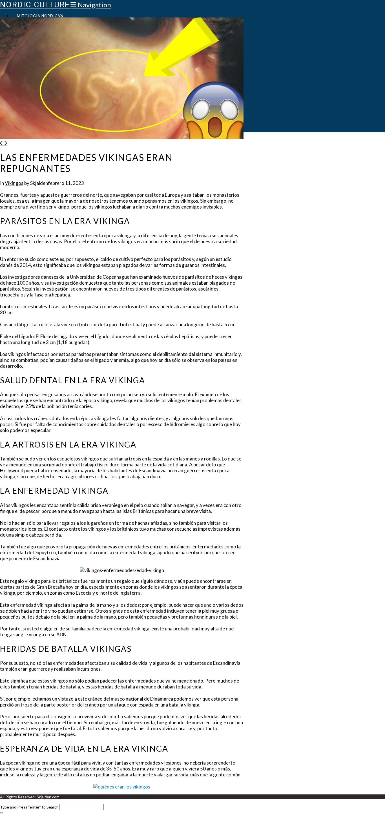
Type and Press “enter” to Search (29, 807)
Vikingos (14, 183)
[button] (90, 5)
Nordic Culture (35, 4)
